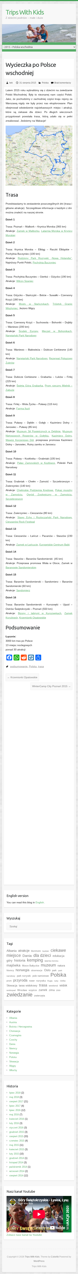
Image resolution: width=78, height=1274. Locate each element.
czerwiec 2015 (16, 1140)
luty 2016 (14, 1123)
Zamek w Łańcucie (27, 544)
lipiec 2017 (14, 1105)
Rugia (49, 981)
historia (19, 960)
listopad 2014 (16, 1162)
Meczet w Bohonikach (57, 331)
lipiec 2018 (14, 1092)
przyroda (20, 980)
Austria (13, 1022)
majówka (13, 965)
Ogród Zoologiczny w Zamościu (49, 494)
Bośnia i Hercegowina (20, 1026)
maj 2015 (14, 1145)
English (40, 902)
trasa (41, 666)
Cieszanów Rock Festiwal (20, 521)
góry (10, 960)
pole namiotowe (40, 975)
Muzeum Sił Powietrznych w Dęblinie (38, 431)
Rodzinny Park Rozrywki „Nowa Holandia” (45, 258)
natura (61, 965)
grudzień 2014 (16, 1158)
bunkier (45, 951)
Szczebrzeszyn (14, 498)
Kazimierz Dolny (62, 435)
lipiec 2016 (14, 1110)
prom (9, 981)
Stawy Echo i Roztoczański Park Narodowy (44, 517)
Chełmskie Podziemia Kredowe (35, 490)
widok (63, 985)
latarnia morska (51, 961)
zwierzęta (39, 995)
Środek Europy (28, 331)
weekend (53, 985)
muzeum (48, 965)
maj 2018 (14, 1097)
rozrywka (41, 980)
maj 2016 (14, 1114)
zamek (43, 990)
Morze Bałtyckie (30, 965)
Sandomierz (23, 590)
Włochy (13, 1070)
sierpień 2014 (16, 1175)
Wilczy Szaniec (24, 281)
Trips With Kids (25, 12)
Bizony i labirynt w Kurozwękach (39, 613)
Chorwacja (14, 1031)
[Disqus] (39, 742)
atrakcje (24, 951)
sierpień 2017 (16, 1101)
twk (11, 83)
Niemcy (10, 970)
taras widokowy (28, 985)
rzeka (62, 981)
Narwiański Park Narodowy (21, 335)
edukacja (58, 955)
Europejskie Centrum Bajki (54, 544)
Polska (45, 83)
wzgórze (33, 990)
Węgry (12, 1066)
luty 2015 (14, 1153)
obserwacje (36, 970)
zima (52, 990)
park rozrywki (24, 975)
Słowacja (12, 985)
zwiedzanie (19, 995)
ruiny (56, 981)
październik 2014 (18, 1166)
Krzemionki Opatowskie (32, 617)
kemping (35, 960)
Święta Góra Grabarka (30, 385)
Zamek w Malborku (28, 230)
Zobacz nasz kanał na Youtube (24, 1234)
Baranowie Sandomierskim (21, 567)
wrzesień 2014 (16, 1171)
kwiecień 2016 (16, 1119)
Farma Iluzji (23, 408)
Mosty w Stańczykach (34, 303)
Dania (27, 956)
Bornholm (36, 951)
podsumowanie (19, 666)
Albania (12, 951)
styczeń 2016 (16, 1127)
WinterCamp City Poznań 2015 (51, 686)
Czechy (13, 1039)
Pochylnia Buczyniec (44, 262)
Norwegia (22, 970)
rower (32, 980)
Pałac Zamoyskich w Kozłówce (36, 462)
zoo (58, 990)
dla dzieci (42, 955)
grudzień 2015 (16, 1132)
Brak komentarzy (62, 83)
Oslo (47, 970)
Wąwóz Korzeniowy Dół (20, 440)
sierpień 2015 (16, 1136)
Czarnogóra (15, 1035)
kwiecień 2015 (16, 1149)
